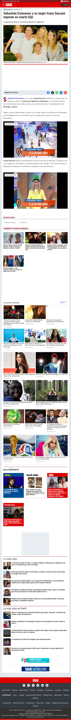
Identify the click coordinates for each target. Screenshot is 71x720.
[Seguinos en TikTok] (37, 685)
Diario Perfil (6, 690)
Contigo (21, 695)
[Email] (65, 92)
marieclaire (35, 475)
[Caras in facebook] (28, 685)
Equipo (47, 703)
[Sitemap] (47, 685)
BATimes (66, 690)
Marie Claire (24, 690)
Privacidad (40, 703)
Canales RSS (7, 703)
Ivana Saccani (23, 222)
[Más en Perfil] (14, 469)
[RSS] (42, 685)
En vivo (66, 5)
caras (57, 475)
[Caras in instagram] (24, 685)
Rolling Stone (47, 695)
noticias (13, 475)
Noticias (15, 690)
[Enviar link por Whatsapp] (56, 92)
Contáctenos (30, 703)
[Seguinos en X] (33, 685)
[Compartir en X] (52, 92)
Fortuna (32, 690)
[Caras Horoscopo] (35, 671)
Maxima (35, 698)
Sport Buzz (58, 695)
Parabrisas (49, 690)
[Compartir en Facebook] (48, 92)
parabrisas (13, 505)
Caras (15, 695)
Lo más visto (10, 558)
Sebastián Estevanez (10, 222)
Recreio (66, 695)
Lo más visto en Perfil (14, 608)
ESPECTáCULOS (7, 10)
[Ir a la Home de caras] (9, 6)
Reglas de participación (60, 703)
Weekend (40, 690)
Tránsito (35, 706)
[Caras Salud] (35, 662)
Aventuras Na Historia (33, 695)
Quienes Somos (18, 703)
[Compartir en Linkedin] (61, 92)
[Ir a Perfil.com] (65, 2)
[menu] (3, 5)
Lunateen (58, 690)
